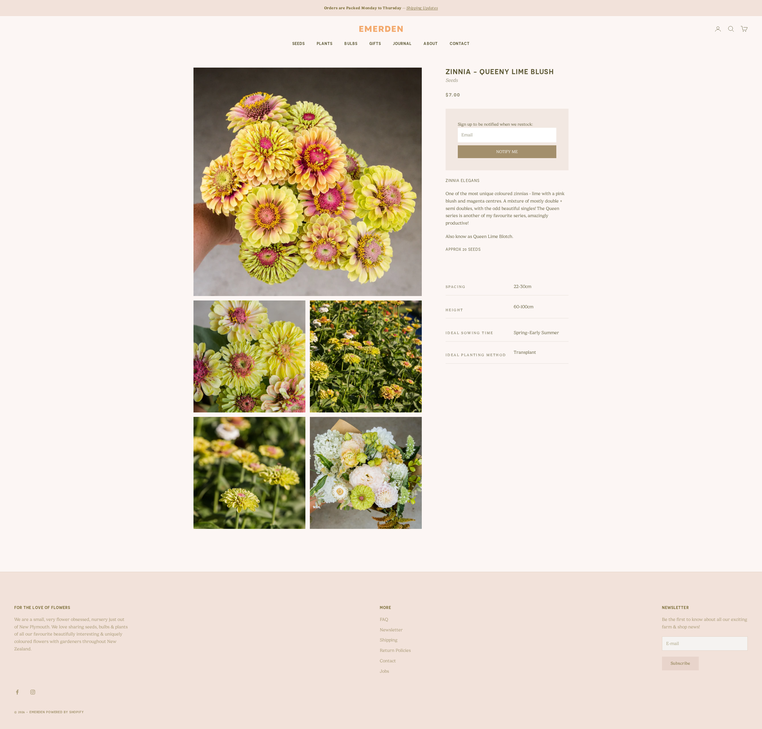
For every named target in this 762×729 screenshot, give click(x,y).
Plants (324, 43)
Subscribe (680, 663)
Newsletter (391, 630)
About (431, 43)
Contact (460, 43)
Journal (402, 43)
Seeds (298, 43)
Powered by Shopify (65, 712)
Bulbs (350, 43)
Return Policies (395, 650)
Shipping (388, 640)
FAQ (384, 619)
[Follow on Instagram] (33, 692)
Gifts (375, 43)
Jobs (384, 671)
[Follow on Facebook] (17, 692)
